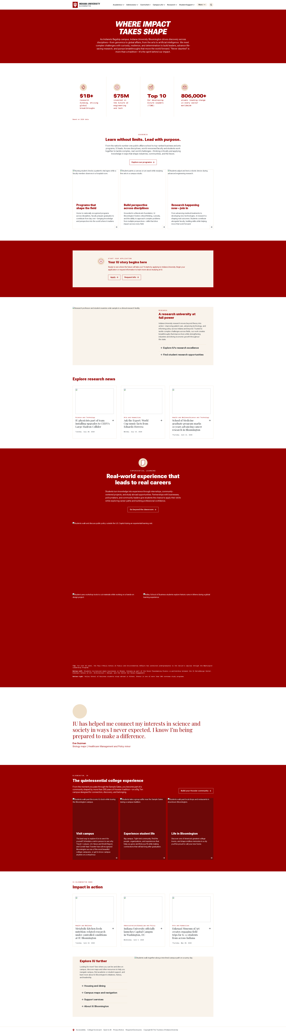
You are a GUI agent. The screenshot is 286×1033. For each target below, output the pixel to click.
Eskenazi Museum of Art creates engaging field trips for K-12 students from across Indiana (186, 933)
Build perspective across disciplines (136, 206)
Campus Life (158, 5)
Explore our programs (142, 162)
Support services (93, 999)
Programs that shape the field (86, 206)
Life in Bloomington (184, 833)
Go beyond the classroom (142, 509)
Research (171, 5)
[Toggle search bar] (211, 5)
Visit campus (85, 833)
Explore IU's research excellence (181, 348)
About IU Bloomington (96, 1006)
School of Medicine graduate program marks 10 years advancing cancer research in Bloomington (187, 425)
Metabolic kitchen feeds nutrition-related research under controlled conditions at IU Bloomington (91, 933)
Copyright (147, 1030)
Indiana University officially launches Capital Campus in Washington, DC (139, 931)
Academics (117, 5)
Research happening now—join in (185, 206)
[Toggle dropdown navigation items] (123, 5)
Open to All (107, 1030)
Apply (113, 277)
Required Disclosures (134, 1030)
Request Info (130, 277)
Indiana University (171, 1030)
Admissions (131, 5)
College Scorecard (94, 1030)
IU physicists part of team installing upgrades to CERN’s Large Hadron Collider (92, 423)
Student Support (186, 5)
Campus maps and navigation (100, 992)
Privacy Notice (118, 1030)
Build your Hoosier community (194, 791)
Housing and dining (94, 986)
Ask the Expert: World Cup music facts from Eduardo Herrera (136, 423)
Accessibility (81, 1030)
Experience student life (139, 833)
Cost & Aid (144, 5)
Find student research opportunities (183, 354)
